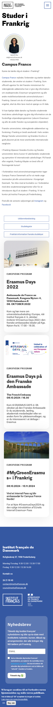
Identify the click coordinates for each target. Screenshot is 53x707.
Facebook (6, 204)
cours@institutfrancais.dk (14, 588)
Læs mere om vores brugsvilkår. (14, 699)
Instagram (38, 201)
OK (3, 703)
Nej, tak (11, 703)
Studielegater (26, 226)
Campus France (9, 77)
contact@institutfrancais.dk (15, 584)
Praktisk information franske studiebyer (26, 234)
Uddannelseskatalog (26, 219)
